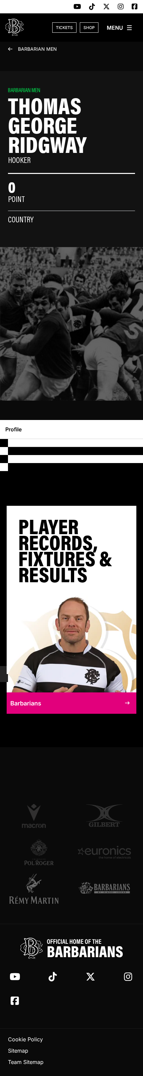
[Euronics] (104, 852)
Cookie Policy (25, 1039)
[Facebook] (135, 7)
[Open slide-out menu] (120, 27)
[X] (106, 7)
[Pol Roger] (38, 852)
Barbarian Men (37, 49)
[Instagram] (121, 7)
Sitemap (18, 1050)
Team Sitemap (26, 1062)
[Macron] (38, 816)
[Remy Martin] (38, 889)
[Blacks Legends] (104, 888)
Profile (13, 429)
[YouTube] (77, 7)
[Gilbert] (104, 815)
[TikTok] (92, 7)
